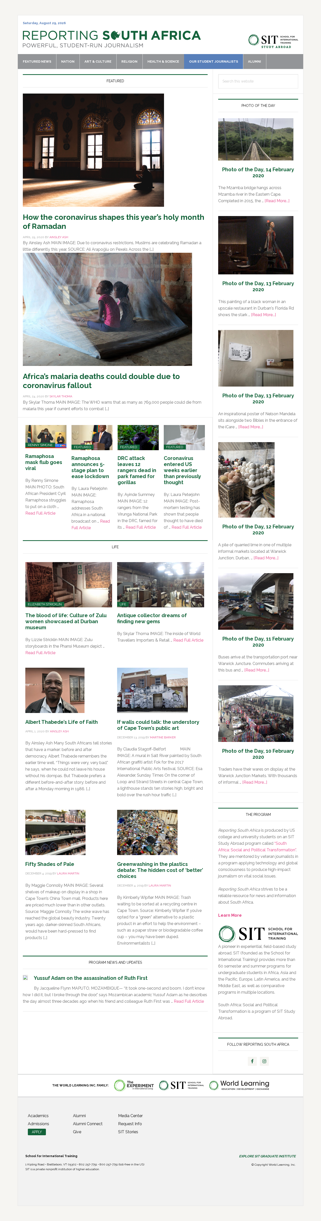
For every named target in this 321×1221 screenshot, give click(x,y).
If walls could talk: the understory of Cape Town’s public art (158, 725)
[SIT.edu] (273, 45)
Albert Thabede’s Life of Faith (61, 722)
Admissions (38, 1123)
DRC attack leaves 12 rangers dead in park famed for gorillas (137, 470)
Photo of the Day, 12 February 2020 (258, 530)
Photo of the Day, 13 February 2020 (258, 286)
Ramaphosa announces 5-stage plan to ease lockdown (90, 467)
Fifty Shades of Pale (49, 864)
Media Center (130, 1115)
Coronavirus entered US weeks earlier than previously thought (182, 470)
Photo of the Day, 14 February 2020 (258, 172)
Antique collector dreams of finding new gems (152, 618)
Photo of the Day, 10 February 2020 (258, 754)
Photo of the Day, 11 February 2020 (258, 642)
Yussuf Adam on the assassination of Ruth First (90, 978)
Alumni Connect (88, 1123)
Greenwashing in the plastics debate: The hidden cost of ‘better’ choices (160, 870)
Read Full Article (40, 513)
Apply (37, 1132)
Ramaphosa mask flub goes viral (43, 462)
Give (77, 1131)
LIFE (123, 604)
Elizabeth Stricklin (45, 604)
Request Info (130, 1123)
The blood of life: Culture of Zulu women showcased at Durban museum (66, 621)
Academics (38, 1115)
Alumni (79, 1115)
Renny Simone (40, 445)
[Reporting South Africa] (112, 45)
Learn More (230, 915)
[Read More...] (277, 200)
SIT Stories (128, 1131)
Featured (82, 447)
